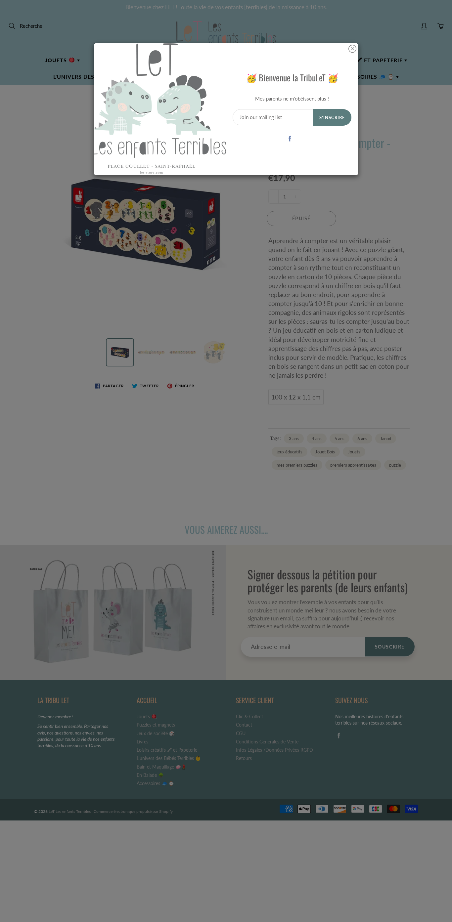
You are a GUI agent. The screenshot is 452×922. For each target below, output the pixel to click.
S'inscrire (332, 117)
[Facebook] (289, 138)
